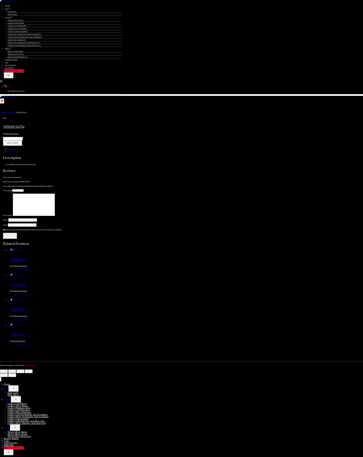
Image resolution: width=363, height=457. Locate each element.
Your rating (7, 190)
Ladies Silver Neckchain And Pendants (25, 37)
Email (5, 225)
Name (5, 220)
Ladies (7, 399)
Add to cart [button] (19, 270)
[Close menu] (0, 379)
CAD (7, 62)
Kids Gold (12, 11)
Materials (9, 68)
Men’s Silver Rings (15, 51)
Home (7, 6)
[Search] (8, 75)
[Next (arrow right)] (12, 375)
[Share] (20, 371)
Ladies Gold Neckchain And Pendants (24, 34)
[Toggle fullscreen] (12, 371)
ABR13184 (17, 310)
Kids (6, 388)
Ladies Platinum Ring (17, 26)
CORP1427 (18, 285)
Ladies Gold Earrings (17, 29)
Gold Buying (10, 65)
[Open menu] (2, 101)
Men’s (7, 427)
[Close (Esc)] (29, 371)
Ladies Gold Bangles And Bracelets (24, 43)
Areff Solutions (30, 365)
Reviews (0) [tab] (11, 151)
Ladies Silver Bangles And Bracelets (24, 45)
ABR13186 (17, 260)
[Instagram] (1, 82)
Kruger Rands (11, 60)
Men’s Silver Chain (16, 54)
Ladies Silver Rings (16, 23)
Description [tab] (11, 149)
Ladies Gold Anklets (17, 40)
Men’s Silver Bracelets (18, 57)
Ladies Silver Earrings (18, 31)
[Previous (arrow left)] (4, 375)
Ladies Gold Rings (15, 20)
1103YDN (17, 335)
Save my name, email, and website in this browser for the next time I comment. (33, 230)
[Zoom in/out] (4, 371)
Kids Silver (12, 14)
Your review (8, 215)
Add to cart (12, 143)
